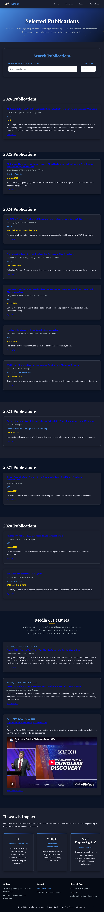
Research (69, 4)
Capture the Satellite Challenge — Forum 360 (27, 722)
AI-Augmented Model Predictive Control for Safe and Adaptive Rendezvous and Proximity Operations (52, 109)
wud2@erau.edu (44, 888)
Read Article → (12, 667)
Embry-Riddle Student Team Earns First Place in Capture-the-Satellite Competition (43, 650)
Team (81, 4)
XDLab (15, 3)
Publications (94, 4)
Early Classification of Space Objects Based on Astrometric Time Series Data (40, 254)
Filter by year (87, 63)
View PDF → (11, 135)
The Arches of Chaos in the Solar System (24, 574)
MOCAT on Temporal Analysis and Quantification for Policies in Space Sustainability (44, 219)
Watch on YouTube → (15, 791)
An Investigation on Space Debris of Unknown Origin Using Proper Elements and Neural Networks (50, 421)
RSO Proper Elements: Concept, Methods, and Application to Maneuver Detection (43, 365)
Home (56, 4)
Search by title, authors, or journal (24, 63)
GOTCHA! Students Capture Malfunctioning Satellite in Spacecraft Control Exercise (44, 686)
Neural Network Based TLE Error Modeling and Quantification (35, 536)
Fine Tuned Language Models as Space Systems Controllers (33, 330)
